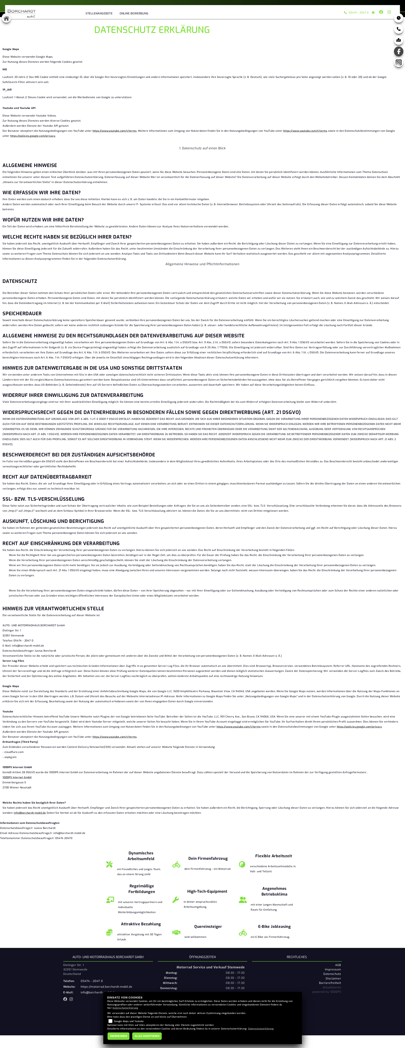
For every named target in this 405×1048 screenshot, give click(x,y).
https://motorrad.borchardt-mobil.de (106, 987)
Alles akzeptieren (147, 1036)
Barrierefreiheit (330, 983)
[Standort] (398, 40)
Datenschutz (332, 974)
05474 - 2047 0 (358, 12)
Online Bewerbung (134, 13)
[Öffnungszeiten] (398, 18)
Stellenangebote (99, 13)
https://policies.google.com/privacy (32, 136)
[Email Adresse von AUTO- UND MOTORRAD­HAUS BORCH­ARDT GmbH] (372, 12)
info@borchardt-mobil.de (30, 812)
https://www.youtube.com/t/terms (115, 131)
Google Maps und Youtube (129, 1021)
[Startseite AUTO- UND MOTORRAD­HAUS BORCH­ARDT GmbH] (22, 12)
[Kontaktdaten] (398, 29)
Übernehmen (118, 1036)
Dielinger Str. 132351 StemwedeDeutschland (75, 969)
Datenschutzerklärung (125, 1008)
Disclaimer (333, 978)
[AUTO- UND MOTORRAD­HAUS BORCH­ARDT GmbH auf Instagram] (388, 12)
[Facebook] (398, 51)
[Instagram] (398, 62)
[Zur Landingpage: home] (6, 18)
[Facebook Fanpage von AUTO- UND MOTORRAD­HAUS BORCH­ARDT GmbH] (381, 12)
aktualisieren (332, 987)
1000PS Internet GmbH (17, 777)
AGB (338, 965)
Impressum (333, 969)
